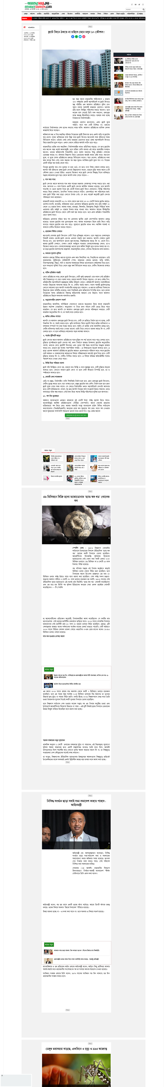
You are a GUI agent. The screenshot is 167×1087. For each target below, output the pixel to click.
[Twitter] (139, 6)
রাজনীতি (46, 14)
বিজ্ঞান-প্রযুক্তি (120, 14)
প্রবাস (112, 14)
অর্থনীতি (77, 14)
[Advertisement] (89, 6)
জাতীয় (39, 14)
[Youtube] (135, 6)
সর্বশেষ (32, 14)
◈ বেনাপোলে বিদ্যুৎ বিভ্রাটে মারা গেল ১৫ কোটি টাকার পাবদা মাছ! (123, 18)
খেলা (63, 14)
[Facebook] (132, 6)
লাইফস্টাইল (131, 14)
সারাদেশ (85, 14)
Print (90, 26)
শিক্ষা (99, 14)
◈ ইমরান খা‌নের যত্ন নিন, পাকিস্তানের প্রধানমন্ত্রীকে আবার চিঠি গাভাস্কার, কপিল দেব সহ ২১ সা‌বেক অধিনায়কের (75, 18)
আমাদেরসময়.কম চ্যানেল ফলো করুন (76, 415)
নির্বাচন (106, 14)
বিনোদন (69, 14)
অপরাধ (93, 14)
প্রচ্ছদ (26, 14)
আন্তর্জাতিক (55, 14)
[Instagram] (143, 6)
